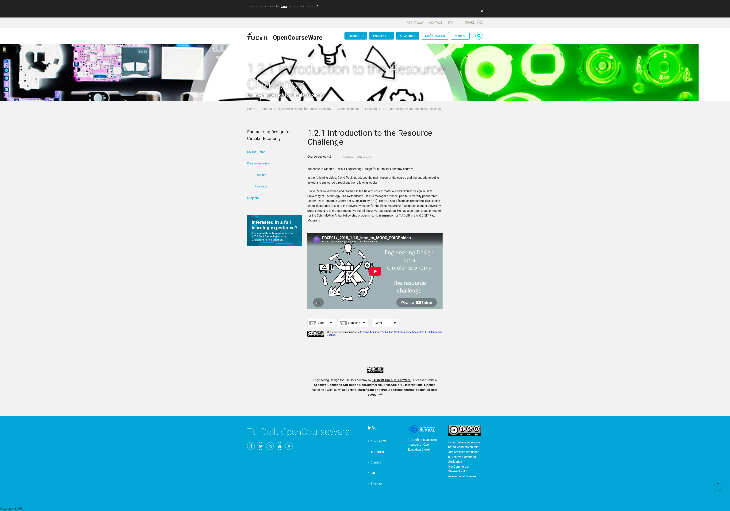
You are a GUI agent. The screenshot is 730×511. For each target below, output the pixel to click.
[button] (481, 11)
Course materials (348, 109)
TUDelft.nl (377, 452)
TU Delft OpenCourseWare (391, 380)
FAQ (451, 23)
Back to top (717, 487)
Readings (261, 186)
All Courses (407, 36)
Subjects (253, 198)
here (284, 6)
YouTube (279, 446)
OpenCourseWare (297, 37)
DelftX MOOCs (435, 36)
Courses (266, 109)
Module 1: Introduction (358, 157)
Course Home (256, 152)
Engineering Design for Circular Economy (304, 109)
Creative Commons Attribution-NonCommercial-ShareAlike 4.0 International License (375, 385)
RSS (270, 446)
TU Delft (289, 446)
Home (251, 109)
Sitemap (376, 483)
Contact (435, 23)
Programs (379, 36)
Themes (353, 36)
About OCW (415, 23)
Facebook (251, 446)
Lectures (371, 109)
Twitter (260, 446)
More (458, 36)
